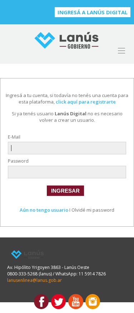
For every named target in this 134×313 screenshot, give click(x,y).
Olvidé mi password (92, 210)
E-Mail (14, 137)
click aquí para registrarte (86, 101)
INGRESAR (65, 191)
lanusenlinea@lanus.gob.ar (34, 280)
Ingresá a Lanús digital (93, 12)
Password (18, 161)
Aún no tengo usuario (44, 210)
